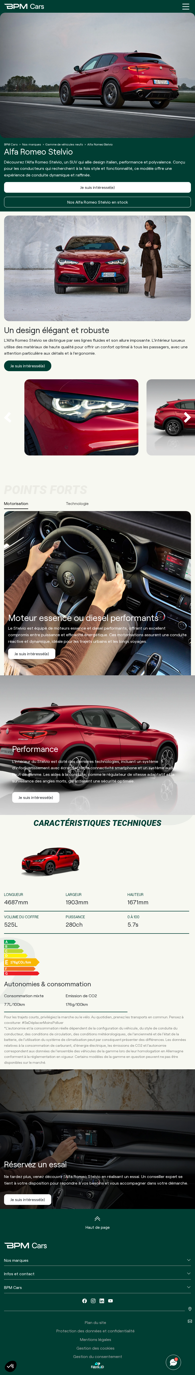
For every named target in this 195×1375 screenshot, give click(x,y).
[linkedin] (102, 1301)
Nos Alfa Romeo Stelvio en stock (97, 202)
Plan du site (95, 1322)
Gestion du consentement (97, 1356)
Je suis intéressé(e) (97, 187)
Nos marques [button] (16, 1260)
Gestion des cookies (95, 1348)
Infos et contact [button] (19, 1273)
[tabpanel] (97, 591)
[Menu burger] (186, 6)
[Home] (24, 6)
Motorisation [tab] (16, 503)
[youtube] (110, 1301)
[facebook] (84, 1301)
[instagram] (93, 1301)
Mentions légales (95, 1339)
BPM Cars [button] (13, 1287)
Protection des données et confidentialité (95, 1330)
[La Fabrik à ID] (97, 1365)
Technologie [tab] (77, 503)
